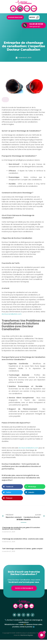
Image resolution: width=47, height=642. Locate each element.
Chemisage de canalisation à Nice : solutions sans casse (22, 539)
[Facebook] (14, 615)
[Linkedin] (28, 615)
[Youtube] (19, 615)
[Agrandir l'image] (5, 99)
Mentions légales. (26, 635)
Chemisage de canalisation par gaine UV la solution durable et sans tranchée (21, 528)
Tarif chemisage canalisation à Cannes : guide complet (22, 548)
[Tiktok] (32, 615)
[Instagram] (23, 615)
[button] (34, 17)
